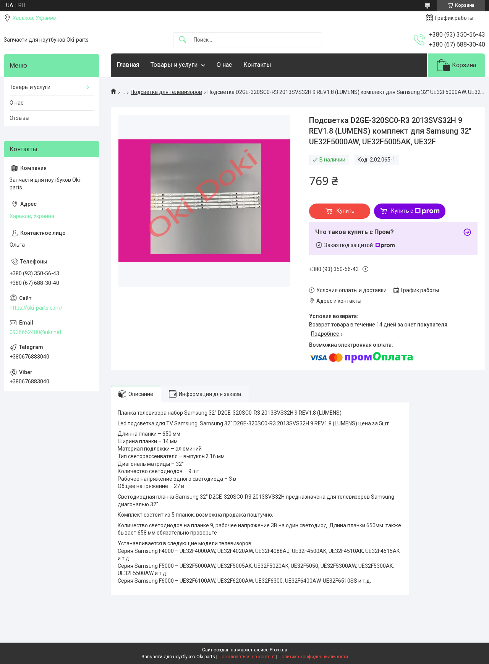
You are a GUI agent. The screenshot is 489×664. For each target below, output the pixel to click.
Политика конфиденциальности (313, 656)
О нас (224, 64)
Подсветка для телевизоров (166, 92)
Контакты (257, 64)
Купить (346, 211)
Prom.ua (278, 650)
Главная (128, 64)
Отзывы (19, 118)
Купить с (402, 211)
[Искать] (182, 40)
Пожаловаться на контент (247, 656)
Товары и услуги (174, 64)
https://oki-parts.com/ (36, 308)
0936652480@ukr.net (36, 332)
